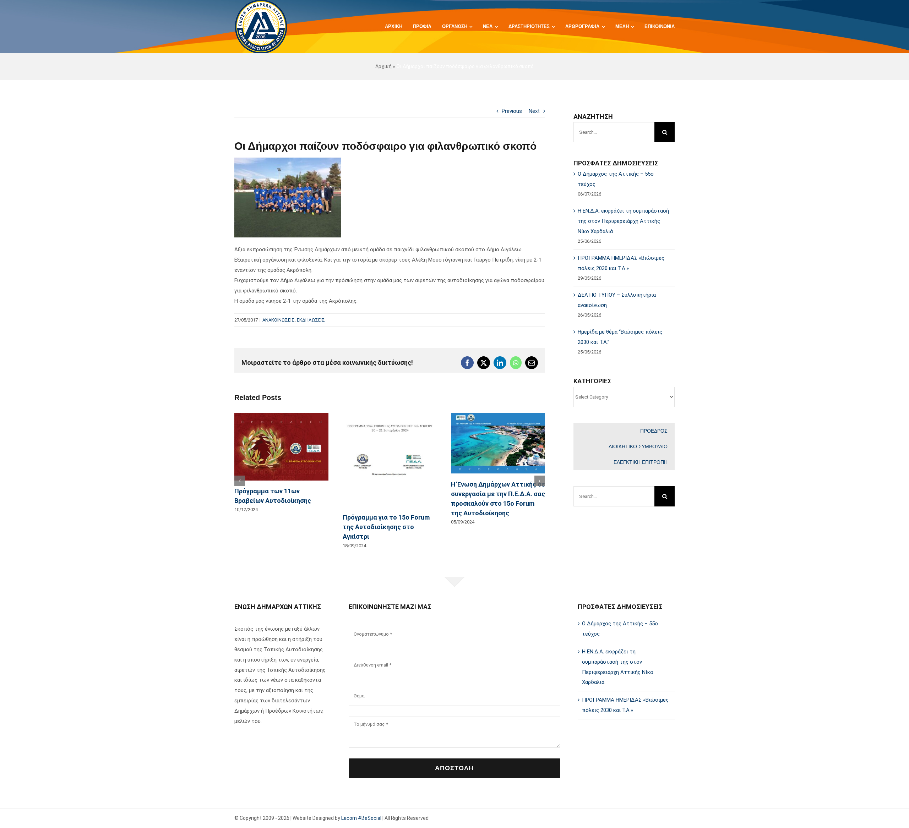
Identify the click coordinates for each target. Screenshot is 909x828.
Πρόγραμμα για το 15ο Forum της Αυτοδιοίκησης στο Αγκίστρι (386, 527)
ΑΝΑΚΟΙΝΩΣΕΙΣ (278, 320)
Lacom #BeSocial (361, 818)
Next (534, 111)
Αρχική (383, 66)
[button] (239, 481)
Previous (512, 111)
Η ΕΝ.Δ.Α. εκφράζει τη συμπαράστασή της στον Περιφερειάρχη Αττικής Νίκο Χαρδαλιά (623, 221)
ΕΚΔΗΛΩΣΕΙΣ (311, 320)
